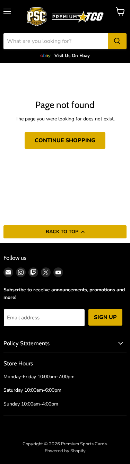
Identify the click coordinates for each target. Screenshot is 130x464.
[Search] (117, 41)
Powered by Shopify (65, 451)
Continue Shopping (65, 140)
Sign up (105, 317)
